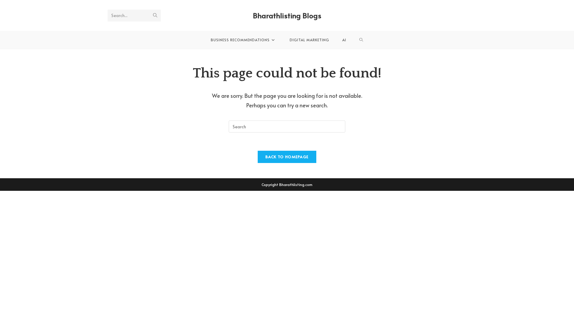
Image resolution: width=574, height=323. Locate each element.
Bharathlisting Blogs (287, 15)
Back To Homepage (287, 156)
